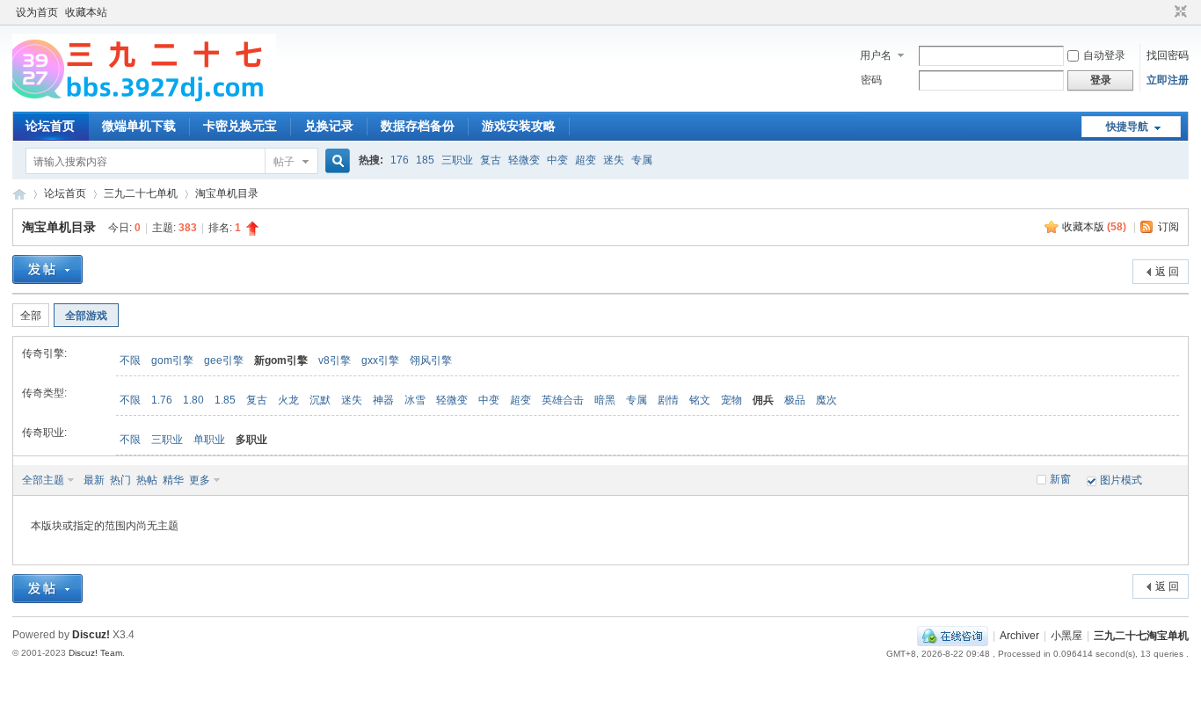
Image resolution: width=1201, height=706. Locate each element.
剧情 (668, 400)
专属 (641, 160)
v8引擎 (334, 360)
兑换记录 (328, 126)
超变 (585, 160)
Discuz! (91, 635)
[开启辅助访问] (1164, 12)
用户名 (876, 55)
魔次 (826, 400)
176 (399, 160)
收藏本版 (1094, 227)
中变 (557, 160)
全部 (30, 315)
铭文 (699, 400)
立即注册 (1167, 80)
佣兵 (763, 400)
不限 (130, 360)
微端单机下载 (139, 126)
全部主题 (43, 480)
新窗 (1060, 479)
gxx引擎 (380, 360)
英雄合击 (563, 400)
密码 (871, 80)
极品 (794, 400)
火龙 (288, 400)
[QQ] (952, 636)
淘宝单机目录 (226, 193)
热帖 (146, 480)
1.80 (193, 400)
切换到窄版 (1178, 12)
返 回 (1167, 272)
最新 (94, 480)
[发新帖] (47, 269)
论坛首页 (50, 126)
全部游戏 (86, 315)
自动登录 (1104, 55)
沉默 (320, 400)
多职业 (251, 439)
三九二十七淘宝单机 (19, 194)
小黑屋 (1066, 636)
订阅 (1168, 227)
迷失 (613, 160)
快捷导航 (1127, 126)
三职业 (457, 160)
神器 (383, 400)
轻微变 (524, 160)
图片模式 (1121, 480)
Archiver (1019, 636)
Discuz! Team (95, 653)
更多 (199, 480)
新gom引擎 (281, 360)
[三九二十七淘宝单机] (144, 101)
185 (425, 160)
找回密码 (1167, 55)
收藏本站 (86, 12)
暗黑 (604, 400)
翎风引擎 (431, 360)
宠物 (731, 400)
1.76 (161, 400)
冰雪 (415, 400)
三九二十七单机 (141, 193)
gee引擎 (224, 360)
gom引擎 (172, 360)
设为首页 (37, 12)
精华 (173, 480)
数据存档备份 (418, 126)
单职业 (209, 439)
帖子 (284, 162)
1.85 (225, 400)
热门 (120, 480)
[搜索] (335, 161)
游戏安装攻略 (519, 126)
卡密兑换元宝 (240, 126)
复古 (490, 160)
